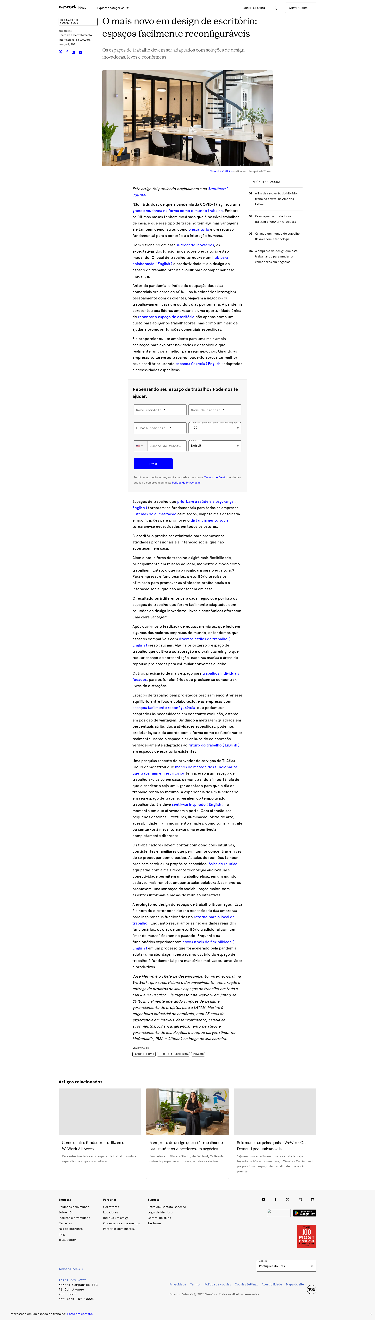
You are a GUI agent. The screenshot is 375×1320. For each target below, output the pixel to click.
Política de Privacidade (186, 482)
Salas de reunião (223, 863)
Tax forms (154, 1223)
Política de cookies (217, 1284)
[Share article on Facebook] (67, 52)
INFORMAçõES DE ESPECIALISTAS (69, 22)
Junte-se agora (254, 8)
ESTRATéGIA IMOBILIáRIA (173, 1054)
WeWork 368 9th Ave (221, 171)
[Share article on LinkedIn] (74, 52)
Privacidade (178, 1284)
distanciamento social (210, 520)
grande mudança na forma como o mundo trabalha (177, 210)
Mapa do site (295, 1284)
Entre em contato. (80, 1314)
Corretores (111, 1207)
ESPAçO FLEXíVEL (144, 1054)
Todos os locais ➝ (71, 1269)
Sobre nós (66, 1212)
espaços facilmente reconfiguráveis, (164, 707)
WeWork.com (298, 8)
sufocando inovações (195, 245)
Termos (195, 1284)
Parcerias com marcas (119, 1229)
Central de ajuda (159, 1218)
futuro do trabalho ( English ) (213, 745)
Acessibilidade (272, 1284)
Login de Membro (160, 1212)
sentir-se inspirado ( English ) (197, 804)
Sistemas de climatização (154, 514)
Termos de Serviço (216, 477)
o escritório (198, 229)
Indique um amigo (116, 1218)
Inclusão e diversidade (74, 1218)
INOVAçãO (198, 1054)
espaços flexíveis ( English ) (199, 363)
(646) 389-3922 (72, 1280)
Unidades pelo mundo (74, 1207)
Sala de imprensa (71, 1229)
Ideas (82, 7)
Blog (62, 1234)
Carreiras (65, 1223)
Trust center (67, 1240)
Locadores (110, 1212)
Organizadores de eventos (121, 1223)
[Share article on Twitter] (61, 52)
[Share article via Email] (80, 52)
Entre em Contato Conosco (167, 1207)
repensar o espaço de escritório (166, 316)
